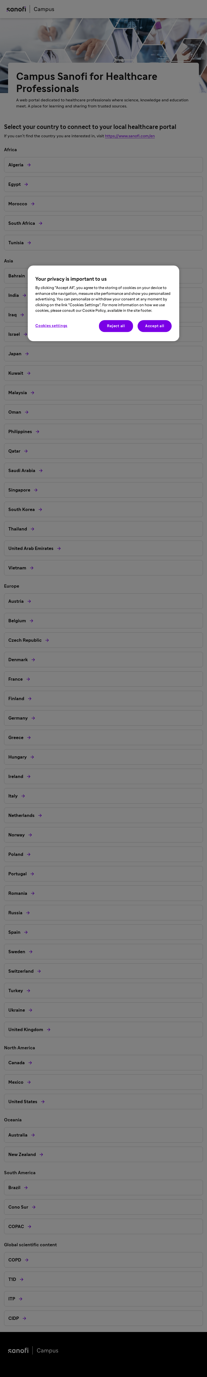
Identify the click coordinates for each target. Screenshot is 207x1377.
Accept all (154, 326)
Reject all (116, 326)
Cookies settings (51, 326)
